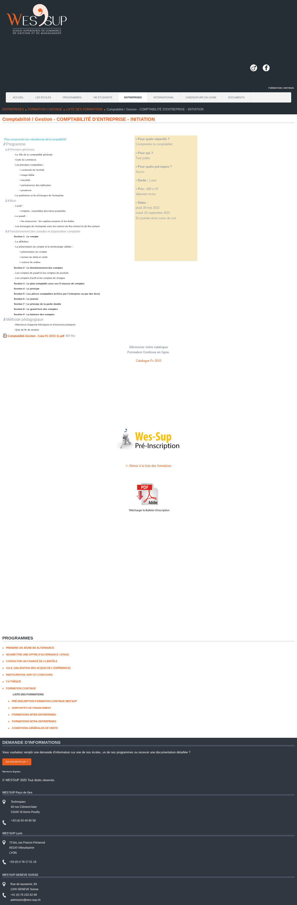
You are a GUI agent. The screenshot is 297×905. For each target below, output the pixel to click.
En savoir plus (16, 762)
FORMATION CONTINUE (45, 109)
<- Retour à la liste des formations (148, 466)
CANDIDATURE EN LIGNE (201, 97)
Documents (236, 97)
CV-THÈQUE (13, 681)
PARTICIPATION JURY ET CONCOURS (29, 674)
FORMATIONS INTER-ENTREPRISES (34, 714)
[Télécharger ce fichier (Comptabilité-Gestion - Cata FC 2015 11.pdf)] (5, 335)
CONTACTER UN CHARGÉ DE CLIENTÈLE (31, 661)
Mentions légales (11, 771)
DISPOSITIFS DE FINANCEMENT (31, 707)
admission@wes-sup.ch (25, 900)
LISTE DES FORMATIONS (84, 109)
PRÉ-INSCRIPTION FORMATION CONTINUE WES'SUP (44, 701)
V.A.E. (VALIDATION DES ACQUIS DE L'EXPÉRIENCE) (38, 668)
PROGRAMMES (72, 97)
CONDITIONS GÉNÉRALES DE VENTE (35, 728)
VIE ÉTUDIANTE (102, 97)
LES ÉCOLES (43, 97)
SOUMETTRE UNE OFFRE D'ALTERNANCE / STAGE (37, 654)
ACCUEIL (18, 97)
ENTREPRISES (133, 97)
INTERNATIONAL (164, 97)
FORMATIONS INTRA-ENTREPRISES (34, 721)
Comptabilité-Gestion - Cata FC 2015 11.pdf (36, 335)
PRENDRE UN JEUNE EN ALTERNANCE (30, 647)
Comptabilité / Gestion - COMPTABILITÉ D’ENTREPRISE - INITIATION (78, 119)
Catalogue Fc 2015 (148, 361)
